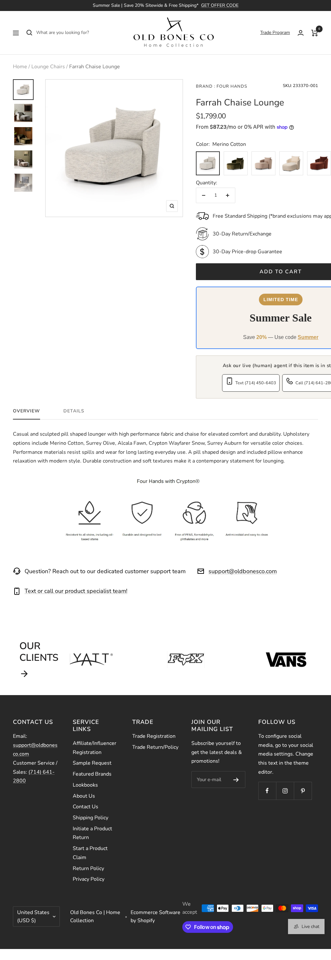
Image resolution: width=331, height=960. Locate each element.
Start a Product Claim (90, 853)
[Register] (236, 779)
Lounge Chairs (48, 66)
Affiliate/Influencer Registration (94, 748)
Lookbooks (85, 785)
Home (20, 66)
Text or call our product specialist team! (76, 591)
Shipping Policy (90, 817)
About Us (84, 796)
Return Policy (88, 868)
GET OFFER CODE (220, 5)
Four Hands (231, 86)
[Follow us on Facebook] (267, 791)
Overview (26, 411)
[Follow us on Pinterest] (303, 791)
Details (73, 411)
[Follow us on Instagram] (285, 791)
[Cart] (314, 32)
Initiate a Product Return (92, 833)
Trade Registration (154, 736)
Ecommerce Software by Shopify (155, 916)
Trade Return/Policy (155, 747)
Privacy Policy (88, 879)
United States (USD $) (33, 916)
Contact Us (85, 806)
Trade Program (275, 32)
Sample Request (92, 763)
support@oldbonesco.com (242, 571)
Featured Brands (92, 774)
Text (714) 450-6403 (255, 383)
